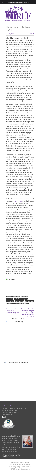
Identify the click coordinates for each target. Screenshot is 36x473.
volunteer (25, 303)
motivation (17, 299)
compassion (16, 296)
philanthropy (10, 301)
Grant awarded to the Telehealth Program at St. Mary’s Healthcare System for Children (27, 312)
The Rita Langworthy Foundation (18, 2)
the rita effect (17, 303)
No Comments (30, 33)
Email (4, 417)
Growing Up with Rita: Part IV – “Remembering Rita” (12, 311)
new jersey (25, 299)
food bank (24, 296)
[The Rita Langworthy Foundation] (18, 19)
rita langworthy (19, 301)
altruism (8, 296)
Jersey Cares (17, 201)
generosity (9, 299)
